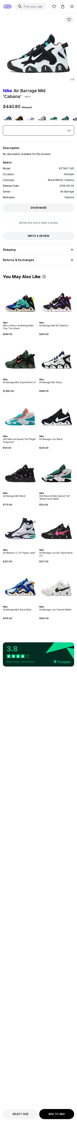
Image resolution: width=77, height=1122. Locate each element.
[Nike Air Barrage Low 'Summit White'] (56, 584)
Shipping (9, 249)
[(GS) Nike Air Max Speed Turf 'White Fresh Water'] (56, 470)
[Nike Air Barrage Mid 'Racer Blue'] (8, 117)
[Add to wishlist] (69, 19)
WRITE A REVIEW (38, 235)
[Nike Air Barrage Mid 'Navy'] (42, 117)
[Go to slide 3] (20, 319)
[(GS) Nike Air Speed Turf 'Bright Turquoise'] (20, 413)
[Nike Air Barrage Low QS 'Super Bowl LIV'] (56, 527)
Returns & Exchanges (18, 260)
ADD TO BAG (57, 1114)
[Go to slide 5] (23, 319)
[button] (44, 277)
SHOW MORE (38, 207)
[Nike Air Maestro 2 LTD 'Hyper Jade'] (20, 527)
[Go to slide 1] (17, 319)
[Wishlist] (54, 6)
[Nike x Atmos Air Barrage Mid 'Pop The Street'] (65, 117)
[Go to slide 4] (21, 319)
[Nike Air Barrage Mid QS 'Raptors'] (56, 300)
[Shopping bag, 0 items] (62, 6)
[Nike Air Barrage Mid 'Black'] (20, 470)
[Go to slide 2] (55, 319)
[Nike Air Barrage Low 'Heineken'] (54, 117)
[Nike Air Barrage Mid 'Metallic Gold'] (19, 117)
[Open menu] (72, 6)
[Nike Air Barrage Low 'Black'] (56, 413)
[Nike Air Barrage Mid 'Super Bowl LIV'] (20, 356)
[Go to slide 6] (60, 376)
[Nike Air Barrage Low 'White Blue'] (31, 117)
